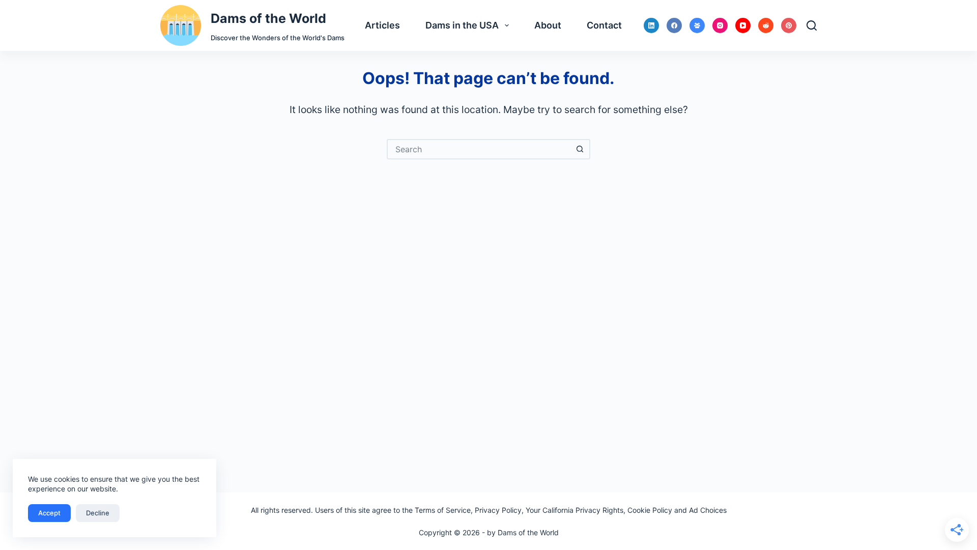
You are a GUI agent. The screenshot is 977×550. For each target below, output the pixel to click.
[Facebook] (674, 25)
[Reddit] (765, 25)
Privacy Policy (498, 510)
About (547, 25)
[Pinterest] (788, 25)
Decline (97, 513)
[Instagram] (720, 25)
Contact (604, 25)
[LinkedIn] (651, 25)
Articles (382, 25)
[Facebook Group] (697, 25)
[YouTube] (743, 25)
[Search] (812, 25)
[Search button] (580, 149)
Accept (49, 513)
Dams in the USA (462, 25)
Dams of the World (268, 18)
